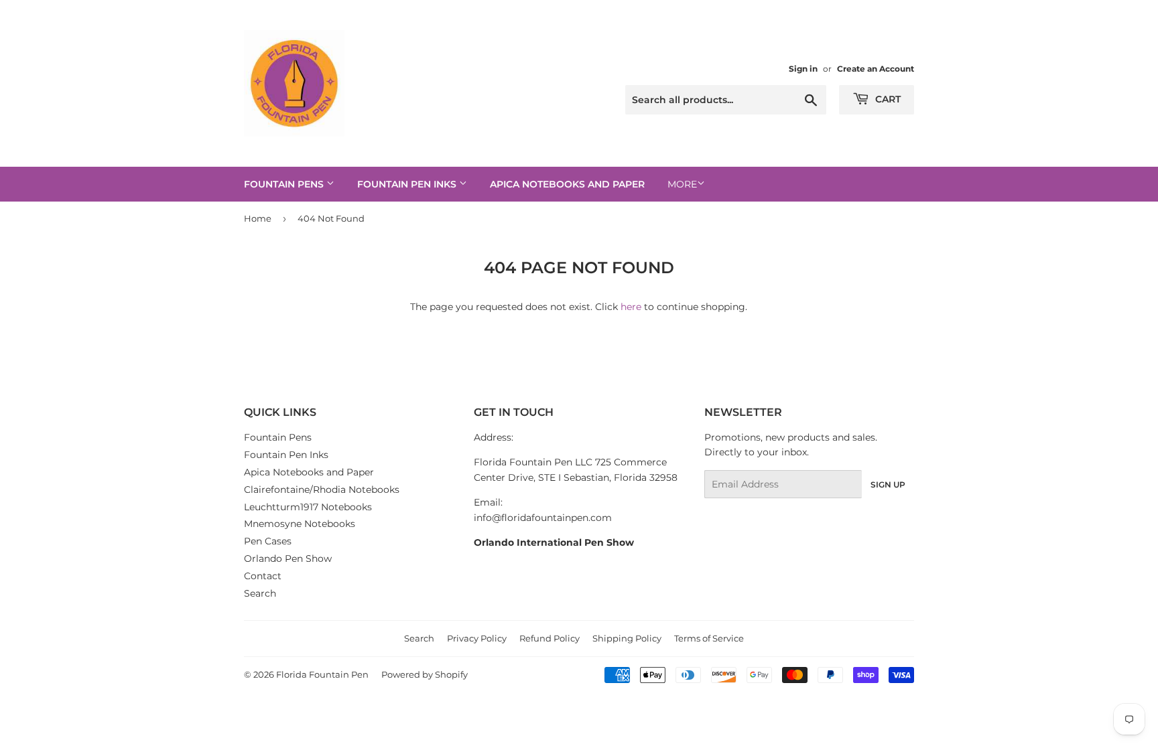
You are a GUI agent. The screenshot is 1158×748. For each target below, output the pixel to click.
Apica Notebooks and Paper (567, 184)
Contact (262, 576)
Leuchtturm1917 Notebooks (308, 507)
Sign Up (888, 484)
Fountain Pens (285, 184)
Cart (887, 99)
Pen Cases (268, 541)
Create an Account (875, 69)
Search (260, 593)
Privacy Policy (477, 638)
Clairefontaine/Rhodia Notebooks (321, 489)
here (631, 307)
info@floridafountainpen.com (543, 518)
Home (257, 218)
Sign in (803, 69)
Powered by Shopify (424, 674)
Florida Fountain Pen (322, 674)
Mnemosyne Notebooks (299, 524)
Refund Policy (549, 638)
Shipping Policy (626, 638)
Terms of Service (709, 638)
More (682, 184)
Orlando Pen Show (288, 558)
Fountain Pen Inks (408, 184)
